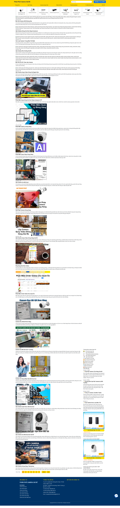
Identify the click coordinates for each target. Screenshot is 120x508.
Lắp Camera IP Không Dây (89, 359)
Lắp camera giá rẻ (23, 488)
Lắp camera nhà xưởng (24, 495)
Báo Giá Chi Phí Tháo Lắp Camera (24, 62)
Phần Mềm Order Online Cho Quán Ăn (25, 293)
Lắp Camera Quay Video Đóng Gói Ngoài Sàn (27, 72)
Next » (44, 472)
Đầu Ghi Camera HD (87, 365)
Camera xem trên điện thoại (25, 497)
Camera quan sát (23, 486)
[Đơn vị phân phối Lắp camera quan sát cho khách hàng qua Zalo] (116, 496)
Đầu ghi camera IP (87, 367)
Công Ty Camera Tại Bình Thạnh (92, 392)
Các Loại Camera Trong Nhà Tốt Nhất (25, 41)
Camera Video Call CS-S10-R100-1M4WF (91, 439)
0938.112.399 (100, 2)
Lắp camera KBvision (89, 352)
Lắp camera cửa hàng (24, 493)
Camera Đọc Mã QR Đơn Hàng (23, 321)
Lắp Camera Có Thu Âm (88, 358)
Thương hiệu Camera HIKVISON (91, 354)
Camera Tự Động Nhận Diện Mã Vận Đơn (26, 379)
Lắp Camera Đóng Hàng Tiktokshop (25, 466)
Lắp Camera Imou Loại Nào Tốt (92, 402)
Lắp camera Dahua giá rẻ (90, 355)
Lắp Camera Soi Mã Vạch (22, 182)
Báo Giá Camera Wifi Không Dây (24, 21)
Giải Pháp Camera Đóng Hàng (23, 210)
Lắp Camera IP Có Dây (88, 364)
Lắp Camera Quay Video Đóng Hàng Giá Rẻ (27, 238)
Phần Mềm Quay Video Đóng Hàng (24, 154)
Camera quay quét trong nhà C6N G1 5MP (91, 466)
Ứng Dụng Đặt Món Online (22, 266)
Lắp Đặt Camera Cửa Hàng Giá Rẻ (92, 371)
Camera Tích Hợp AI (88, 362)
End (48, 472)
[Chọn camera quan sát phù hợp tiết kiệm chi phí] (103, 11)
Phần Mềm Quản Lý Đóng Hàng (23, 126)
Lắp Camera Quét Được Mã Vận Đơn (25, 406)
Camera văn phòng (23, 490)
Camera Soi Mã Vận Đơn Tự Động (24, 349)
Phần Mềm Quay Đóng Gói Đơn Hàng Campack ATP (29, 100)
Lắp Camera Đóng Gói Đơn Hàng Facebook (27, 31)
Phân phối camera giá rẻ (22, 2)
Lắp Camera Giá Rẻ (89, 356)
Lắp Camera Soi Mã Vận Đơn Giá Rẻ (25, 434)
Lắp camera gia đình (24, 492)
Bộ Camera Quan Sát (89, 351)
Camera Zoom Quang (88, 361)
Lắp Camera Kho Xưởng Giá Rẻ (23, 51)
